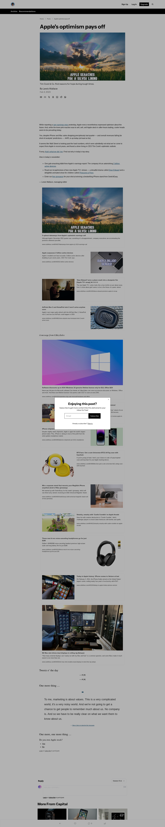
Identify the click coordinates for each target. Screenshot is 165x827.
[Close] (108, 399)
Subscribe (94, 416)
